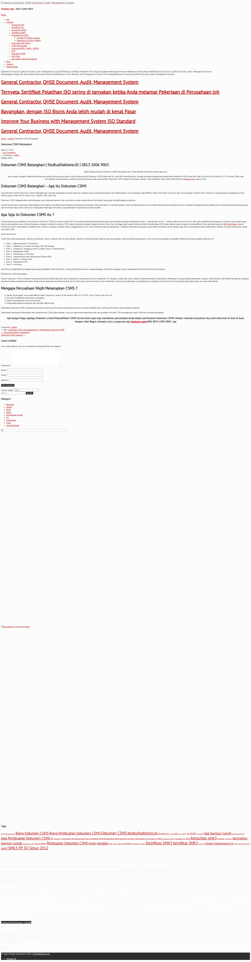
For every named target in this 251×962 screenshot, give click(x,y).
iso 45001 (191, 833)
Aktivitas (10, 404)
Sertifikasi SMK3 (19, 32)
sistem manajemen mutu (242, 844)
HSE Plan (16, 56)
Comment (6, 365)
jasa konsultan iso (238, 834)
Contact (9, 64)
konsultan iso (141, 838)
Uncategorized (12, 425)
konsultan (131, 839)
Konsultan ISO (18, 24)
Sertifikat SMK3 (185, 842)
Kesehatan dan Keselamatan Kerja (75, 839)
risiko (110, 844)
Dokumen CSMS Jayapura (13, 335)
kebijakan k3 (58, 839)
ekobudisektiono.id (31, 329)
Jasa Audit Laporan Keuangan (24, 59)
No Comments (9, 152)
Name (4, 370)
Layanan (10, 22)
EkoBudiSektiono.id (17, 949)
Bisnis (8, 412)
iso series (200, 834)
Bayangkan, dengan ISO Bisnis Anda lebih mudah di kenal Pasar (68, 111)
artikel (11, 138)
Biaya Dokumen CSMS (32, 833)
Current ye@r (7, 390)
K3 (7, 417)
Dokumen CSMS (18, 53)
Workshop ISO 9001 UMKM (29, 40)
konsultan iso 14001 (168, 839)
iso (170, 834)
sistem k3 (201, 844)
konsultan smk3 (204, 837)
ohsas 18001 (40, 843)
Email (4, 375)
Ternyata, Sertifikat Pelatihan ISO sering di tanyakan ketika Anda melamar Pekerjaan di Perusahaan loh (110, 92)
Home (3, 138)
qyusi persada (98, 843)
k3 (52, 838)
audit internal (5, 834)
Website (4, 380)
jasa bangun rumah (14, 415)
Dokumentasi (12, 66)
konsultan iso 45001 (182, 839)
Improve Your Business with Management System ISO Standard (68, 121)
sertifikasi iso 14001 (138, 844)
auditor (13, 834)
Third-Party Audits (19, 45)
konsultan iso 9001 (155, 839)
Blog (8, 61)
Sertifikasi (128, 843)
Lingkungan (11, 420)
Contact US (11, 958)
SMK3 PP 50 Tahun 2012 (28, 847)
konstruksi (123, 839)
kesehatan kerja (96, 838)
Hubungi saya (138, 321)
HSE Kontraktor (230, 224)
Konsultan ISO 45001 (21, 43)
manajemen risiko (28, 844)
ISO (7, 19)
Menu (3, 14)
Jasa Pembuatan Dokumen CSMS (25, 838)
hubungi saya (189, 179)
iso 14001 (182, 834)
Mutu (8, 422)
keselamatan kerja (111, 838)
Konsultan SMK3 (19, 30)
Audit (8, 409)
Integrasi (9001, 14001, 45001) (25, 48)
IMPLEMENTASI (163, 834)
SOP (13, 51)
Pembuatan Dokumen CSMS (52, 329)
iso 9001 (175, 834)
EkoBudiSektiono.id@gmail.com (21, 946)
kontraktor (228, 839)
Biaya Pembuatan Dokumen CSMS (75, 833)
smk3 (4, 848)
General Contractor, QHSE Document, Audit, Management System (69, 82)
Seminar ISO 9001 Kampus (28, 38)
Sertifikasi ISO (18, 27)
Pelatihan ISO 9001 (20, 35)
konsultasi (220, 839)
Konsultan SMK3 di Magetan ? (15, 332)
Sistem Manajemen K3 (219, 843)
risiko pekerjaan (118, 844)
